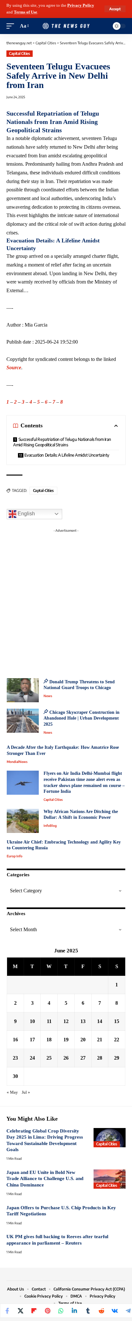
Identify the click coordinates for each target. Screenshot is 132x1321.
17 (32, 1039)
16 (15, 1039)
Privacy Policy (80, 5)
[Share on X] (20, 1310)
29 (116, 1058)
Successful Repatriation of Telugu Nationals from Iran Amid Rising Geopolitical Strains (62, 442)
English (25, 513)
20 (83, 1039)
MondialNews (17, 762)
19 (66, 1039)
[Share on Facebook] (7, 1310)
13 (83, 1021)
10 (32, 1021)
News (48, 696)
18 (49, 1039)
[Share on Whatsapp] (61, 1310)
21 (99, 1039)
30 (15, 1076)
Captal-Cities (43, 490)
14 (99, 1021)
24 (32, 1058)
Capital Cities (19, 53)
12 (66, 1021)
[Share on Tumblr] (88, 1310)
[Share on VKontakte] (114, 1310)
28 (99, 1058)
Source (13, 367)
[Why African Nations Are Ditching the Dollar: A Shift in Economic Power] (23, 821)
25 (49, 1058)
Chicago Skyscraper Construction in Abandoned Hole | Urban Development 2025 (82, 718)
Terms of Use (25, 12)
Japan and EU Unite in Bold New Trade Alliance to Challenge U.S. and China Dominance (44, 1178)
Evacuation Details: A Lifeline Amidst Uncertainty (66, 455)
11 (49, 1021)
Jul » (26, 1092)
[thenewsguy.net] (66, 26)
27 (83, 1058)
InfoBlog (50, 825)
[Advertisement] (66, 601)
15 (116, 1021)
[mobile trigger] (11, 26)
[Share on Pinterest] (47, 1310)
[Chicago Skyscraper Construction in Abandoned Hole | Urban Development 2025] (23, 721)
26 (66, 1058)
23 (15, 1058)
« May (12, 1092)
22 (116, 1039)
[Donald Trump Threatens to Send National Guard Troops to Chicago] (23, 690)
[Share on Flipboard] (34, 1310)
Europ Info (14, 856)
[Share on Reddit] (101, 1310)
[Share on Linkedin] (74, 1310)
